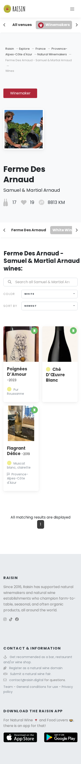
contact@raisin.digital (26, 680)
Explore (24, 49)
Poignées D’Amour (17, 374)
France (41, 49)
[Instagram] (5, 619)
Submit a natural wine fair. (30, 674)
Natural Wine (21, 720)
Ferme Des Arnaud (28, 230)
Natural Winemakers (52, 54)
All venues (22, 24)
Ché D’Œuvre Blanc (55, 375)
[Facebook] (17, 619)
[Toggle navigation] (72, 8)
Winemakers (57, 24)
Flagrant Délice (18, 450)
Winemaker (20, 93)
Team (8, 687)
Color (9, 294)
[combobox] (49, 294)
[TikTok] (10, 619)
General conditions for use (37, 687)
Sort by (10, 306)
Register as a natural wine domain (36, 668)
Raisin (9, 49)
